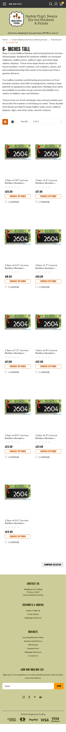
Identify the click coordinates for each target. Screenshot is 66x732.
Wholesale (33, 645)
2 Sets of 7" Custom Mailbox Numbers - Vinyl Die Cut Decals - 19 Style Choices (47, 266)
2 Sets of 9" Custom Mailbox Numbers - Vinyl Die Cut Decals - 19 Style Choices (47, 436)
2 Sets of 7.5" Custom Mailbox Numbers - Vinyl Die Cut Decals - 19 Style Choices (17, 352)
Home (5, 40)
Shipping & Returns (33, 618)
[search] (50, 4)
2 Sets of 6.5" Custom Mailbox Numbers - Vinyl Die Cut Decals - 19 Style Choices (17, 266)
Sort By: (24, 121)
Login (28, 610)
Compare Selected (52, 564)
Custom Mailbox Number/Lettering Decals (29, 40)
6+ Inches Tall (12, 42)
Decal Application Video (33, 637)
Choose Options (18, 196)
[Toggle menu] (4, 6)
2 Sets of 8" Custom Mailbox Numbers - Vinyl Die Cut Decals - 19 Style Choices (47, 352)
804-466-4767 (15, 4)
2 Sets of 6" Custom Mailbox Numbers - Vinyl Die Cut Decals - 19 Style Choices (47, 181)
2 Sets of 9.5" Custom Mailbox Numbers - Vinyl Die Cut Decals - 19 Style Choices (17, 522)
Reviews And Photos (33, 641)
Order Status (33, 614)
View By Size (56, 40)
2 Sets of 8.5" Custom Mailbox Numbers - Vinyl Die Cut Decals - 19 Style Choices (17, 436)
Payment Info (33, 648)
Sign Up (36, 610)
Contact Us (33, 656)
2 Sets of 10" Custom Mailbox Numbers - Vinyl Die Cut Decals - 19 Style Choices (17, 181)
